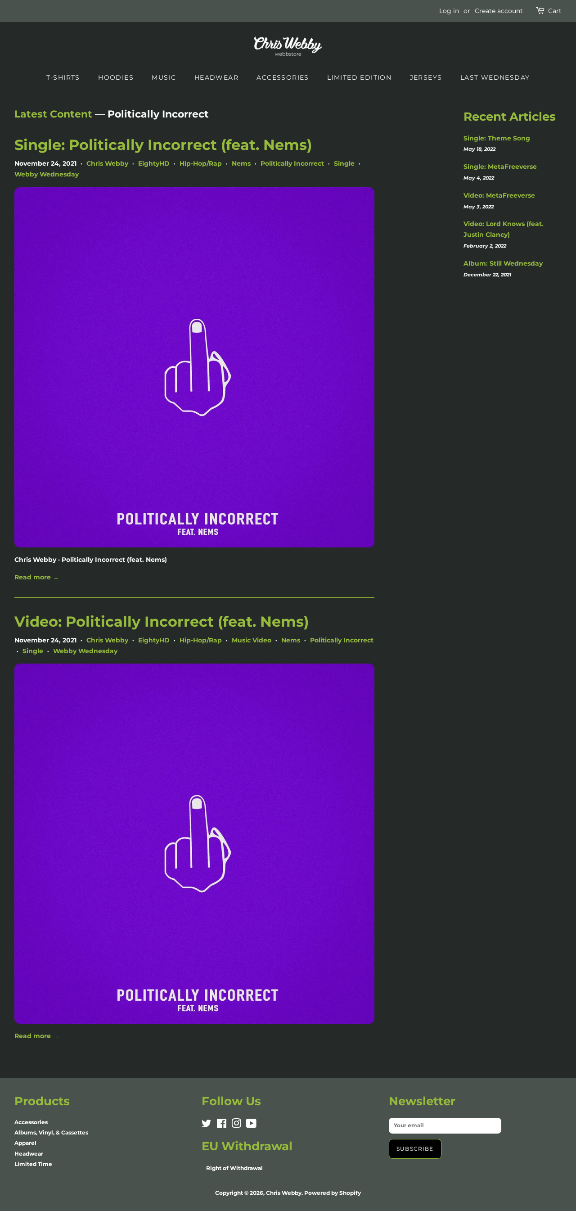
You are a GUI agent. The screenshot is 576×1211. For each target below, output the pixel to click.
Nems (241, 163)
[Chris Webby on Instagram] (236, 1125)
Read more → (36, 577)
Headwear (216, 77)
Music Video (251, 640)
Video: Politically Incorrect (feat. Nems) (161, 621)
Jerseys (426, 77)
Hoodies (116, 77)
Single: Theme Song (497, 138)
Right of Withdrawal (234, 1168)
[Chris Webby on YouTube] (251, 1125)
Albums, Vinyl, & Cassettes (51, 1132)
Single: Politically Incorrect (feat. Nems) (163, 145)
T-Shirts (63, 77)
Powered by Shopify (332, 1192)
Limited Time (33, 1164)
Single (344, 163)
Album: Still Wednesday (503, 263)
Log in (449, 11)
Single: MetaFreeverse (500, 167)
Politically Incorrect (292, 163)
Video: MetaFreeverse (499, 195)
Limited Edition (359, 77)
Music (164, 77)
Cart (555, 11)
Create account (499, 11)
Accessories (282, 77)
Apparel (25, 1142)
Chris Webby (107, 163)
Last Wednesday (495, 77)
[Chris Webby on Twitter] (207, 1125)
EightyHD (154, 163)
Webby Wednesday (46, 174)
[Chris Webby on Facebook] (221, 1125)
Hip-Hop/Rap (201, 163)
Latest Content (53, 114)
